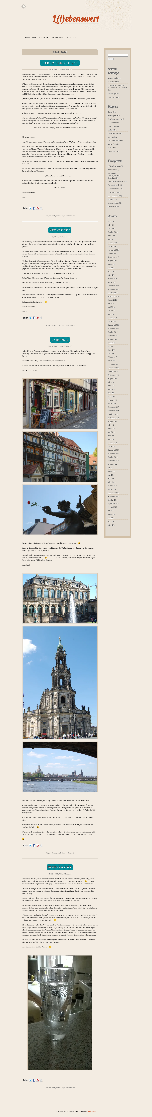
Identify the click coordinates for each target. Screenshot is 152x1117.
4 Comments (70, 853)
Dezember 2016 (113, 364)
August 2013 (112, 507)
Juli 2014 (111, 468)
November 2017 (113, 328)
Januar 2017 (112, 360)
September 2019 (113, 257)
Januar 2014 (112, 489)
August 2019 (112, 260)
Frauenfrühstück (113, 185)
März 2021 (111, 228)
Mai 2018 (111, 310)
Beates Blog (112, 112)
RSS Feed (23, 6)
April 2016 (111, 393)
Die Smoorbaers (113, 122)
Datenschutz (57, 37)
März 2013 (111, 525)
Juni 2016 (111, 385)
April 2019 (111, 271)
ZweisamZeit (112, 206)
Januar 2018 (112, 321)
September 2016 (113, 375)
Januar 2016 (112, 403)
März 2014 (111, 482)
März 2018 (111, 314)
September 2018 (113, 296)
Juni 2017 (111, 343)
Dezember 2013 (113, 493)
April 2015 (111, 435)
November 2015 (113, 410)
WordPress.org (92, 1111)
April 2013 (111, 521)
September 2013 (113, 503)
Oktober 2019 (113, 253)
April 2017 (111, 350)
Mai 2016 (111, 389)
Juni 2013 (111, 514)
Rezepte (110, 199)
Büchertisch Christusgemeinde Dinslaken (114, 175)
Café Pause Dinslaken (115, 181)
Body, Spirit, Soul (114, 115)
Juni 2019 (111, 264)
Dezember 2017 (113, 325)
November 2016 (113, 368)
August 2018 (112, 300)
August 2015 (112, 421)
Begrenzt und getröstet (60, 63)
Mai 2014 (111, 475)
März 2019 (111, 275)
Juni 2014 (111, 471)
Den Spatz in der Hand (116, 119)
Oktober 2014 (113, 457)
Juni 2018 (111, 307)
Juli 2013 (111, 510)
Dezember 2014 (113, 450)
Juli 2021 (111, 225)
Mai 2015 (111, 432)
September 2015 (113, 418)
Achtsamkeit (112, 169)
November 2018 (113, 289)
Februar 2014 (112, 485)
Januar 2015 (112, 446)
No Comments (70, 216)
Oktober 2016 (113, 371)
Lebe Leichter (113, 196)
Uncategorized (55, 216)
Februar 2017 (112, 357)
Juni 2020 (111, 235)
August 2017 (112, 339)
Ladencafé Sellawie (115, 133)
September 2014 (113, 460)
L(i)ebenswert (76, 18)
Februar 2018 (112, 318)
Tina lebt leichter (114, 151)
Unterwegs (60, 340)
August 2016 (112, 378)
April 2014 (111, 478)
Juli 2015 (111, 425)
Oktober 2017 (113, 332)
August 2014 (112, 464)
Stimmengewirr (113, 93)
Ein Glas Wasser (59, 867)
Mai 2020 (111, 239)
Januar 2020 (112, 246)
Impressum (71, 37)
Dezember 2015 (113, 407)
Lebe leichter (112, 137)
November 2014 (113, 453)
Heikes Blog (112, 130)
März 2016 (111, 396)
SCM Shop (112, 147)
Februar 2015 (112, 443)
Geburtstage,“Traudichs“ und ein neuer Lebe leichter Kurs (117, 87)
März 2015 (111, 439)
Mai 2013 (111, 518)
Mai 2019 (111, 268)
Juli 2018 (111, 303)
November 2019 (113, 250)
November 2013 (113, 496)
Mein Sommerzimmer (115, 140)
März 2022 (111, 221)
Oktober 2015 (113, 414)
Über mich (43, 37)
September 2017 (113, 335)
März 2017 (111, 353)
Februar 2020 (112, 243)
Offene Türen (60, 230)
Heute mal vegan (114, 192)
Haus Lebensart (113, 126)
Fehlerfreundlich (113, 81)
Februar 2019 (112, 278)
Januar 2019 (112, 282)
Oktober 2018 (113, 293)
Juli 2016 (111, 382)
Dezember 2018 (113, 285)
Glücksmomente (113, 188)
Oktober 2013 (113, 500)
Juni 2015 (111, 428)
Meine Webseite (113, 144)
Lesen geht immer (114, 97)
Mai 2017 (111, 346)
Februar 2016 (112, 400)
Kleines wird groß (114, 78)
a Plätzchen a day (114, 166)
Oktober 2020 (113, 232)
